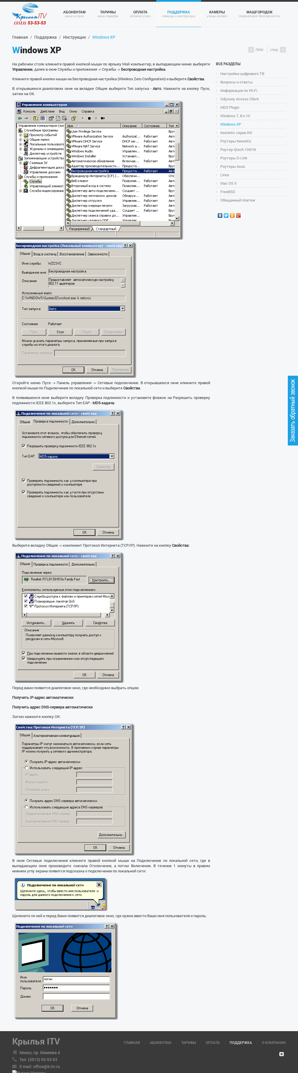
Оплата (140, 12)
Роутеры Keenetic (235, 141)
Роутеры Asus (232, 166)
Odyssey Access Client (239, 98)
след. (274, 49)
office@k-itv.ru (46, 1066)
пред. (260, 49)
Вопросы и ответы (236, 82)
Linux (224, 174)
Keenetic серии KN (236, 132)
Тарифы (108, 12)
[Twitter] (226, 215)
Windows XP (230, 124)
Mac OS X (228, 183)
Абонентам (74, 12)
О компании (274, 1042)
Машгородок (259, 12)
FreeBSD (227, 191)
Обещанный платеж (237, 200)
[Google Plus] (238, 215)
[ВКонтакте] (220, 215)
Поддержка (178, 12)
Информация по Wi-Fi (238, 90)
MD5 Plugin (229, 107)
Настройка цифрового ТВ (242, 73)
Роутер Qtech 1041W (238, 149)
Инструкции (74, 37)
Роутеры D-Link (233, 158)
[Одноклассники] (232, 215)
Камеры (217, 12)
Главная (20, 37)
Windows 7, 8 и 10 (235, 115)
